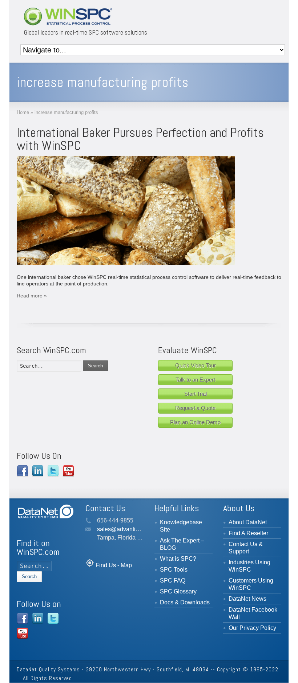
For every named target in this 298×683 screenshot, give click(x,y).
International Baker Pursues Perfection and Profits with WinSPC (140, 139)
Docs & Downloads (185, 602)
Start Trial (195, 394)
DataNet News (247, 599)
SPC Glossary (178, 591)
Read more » (32, 296)
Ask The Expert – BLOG (182, 544)
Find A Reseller (248, 533)
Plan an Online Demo (195, 422)
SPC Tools (174, 569)
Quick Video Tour (195, 365)
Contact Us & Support (246, 547)
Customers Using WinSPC (251, 584)
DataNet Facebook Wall (253, 613)
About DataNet (248, 522)
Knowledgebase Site (181, 526)
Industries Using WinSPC (249, 566)
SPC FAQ (172, 580)
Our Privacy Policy (252, 628)
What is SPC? (178, 559)
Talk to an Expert (195, 379)
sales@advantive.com (125, 529)
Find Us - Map (114, 565)
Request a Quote (195, 408)
